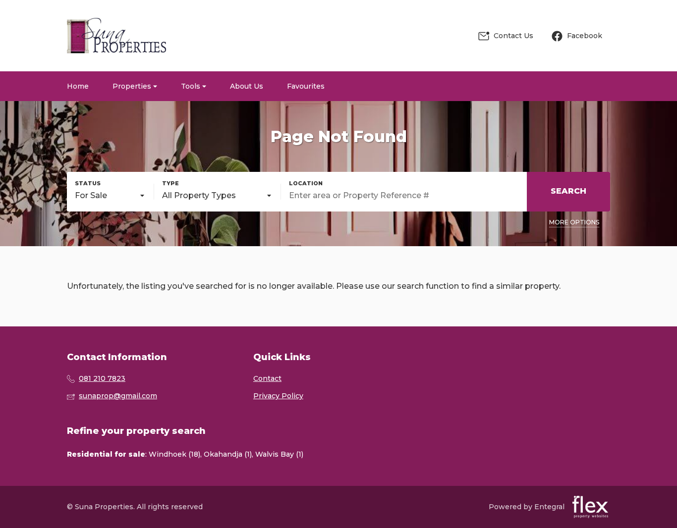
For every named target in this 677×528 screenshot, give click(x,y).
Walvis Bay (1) (279, 454)
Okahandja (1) (228, 454)
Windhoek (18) (174, 454)
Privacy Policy (278, 395)
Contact (267, 378)
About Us (246, 86)
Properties (133, 86)
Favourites (306, 86)
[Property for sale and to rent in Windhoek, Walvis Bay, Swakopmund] (116, 35)
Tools (191, 86)
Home (78, 86)
